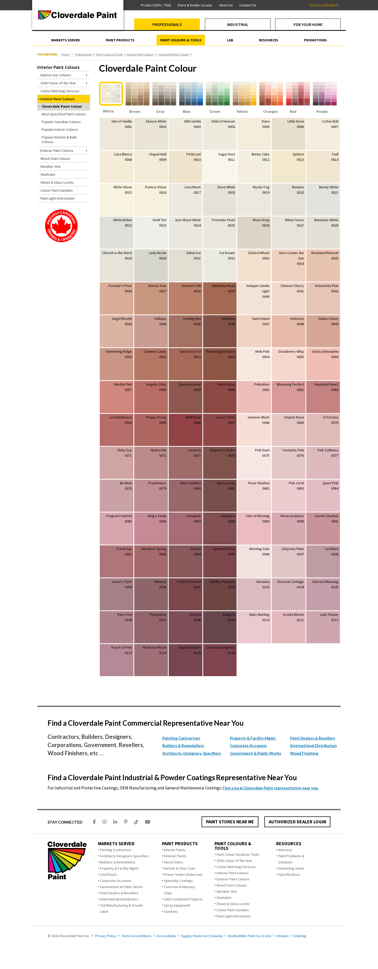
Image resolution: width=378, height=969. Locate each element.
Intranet (282, 936)
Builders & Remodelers (118, 862)
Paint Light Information (234, 916)
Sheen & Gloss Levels (233, 903)
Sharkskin (224, 897)
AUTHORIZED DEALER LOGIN (297, 822)
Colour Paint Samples (233, 910)
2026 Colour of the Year (234, 860)
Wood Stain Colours (232, 885)
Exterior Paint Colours (233, 879)
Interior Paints (174, 849)
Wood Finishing (304, 753)
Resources (288, 843)
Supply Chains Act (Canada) (202, 936)
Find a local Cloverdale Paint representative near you (270, 788)
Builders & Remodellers (183, 745)
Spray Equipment (177, 905)
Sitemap (300, 936)
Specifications (289, 874)
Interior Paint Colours (140, 54)
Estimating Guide (291, 868)
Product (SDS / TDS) (156, 5)
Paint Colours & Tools (109, 54)
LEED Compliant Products (183, 899)
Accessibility (166, 936)
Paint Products (180, 843)
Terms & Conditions (136, 936)
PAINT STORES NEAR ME (230, 822)
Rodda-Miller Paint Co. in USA (249, 936)
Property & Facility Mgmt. (253, 738)
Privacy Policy (105, 936)
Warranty (285, 849)
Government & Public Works (255, 753)
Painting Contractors (181, 738)
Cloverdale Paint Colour (173, 54)
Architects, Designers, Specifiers (191, 753)
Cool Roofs (108, 874)
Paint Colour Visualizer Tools (238, 854)
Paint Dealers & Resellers (312, 738)
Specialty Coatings (178, 880)
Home (65, 54)
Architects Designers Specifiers (124, 856)
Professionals (83, 54)
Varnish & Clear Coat (179, 868)
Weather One (227, 891)
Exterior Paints (175, 856)
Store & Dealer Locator (195, 5)
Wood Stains (173, 862)
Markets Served (116, 843)
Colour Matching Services (236, 866)
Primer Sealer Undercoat (183, 874)
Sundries (171, 911)
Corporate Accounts (248, 745)
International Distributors (313, 745)
